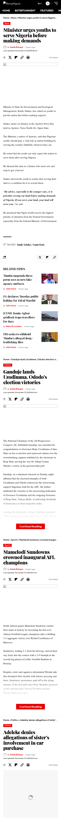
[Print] (28, 57)
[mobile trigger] (55, 3)
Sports (14, 539)
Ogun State (39, 244)
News (13, 17)
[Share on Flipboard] (16, 57)
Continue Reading (30, 526)
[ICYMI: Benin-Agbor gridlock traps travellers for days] (49, 316)
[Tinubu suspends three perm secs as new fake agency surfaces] (49, 278)
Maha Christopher (14, 326)
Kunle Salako (24, 244)
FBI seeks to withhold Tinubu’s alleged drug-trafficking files (18, 338)
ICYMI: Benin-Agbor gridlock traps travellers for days (19, 317)
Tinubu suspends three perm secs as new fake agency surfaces (18, 279)
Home (6, 17)
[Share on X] (10, 57)
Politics (8, 365)
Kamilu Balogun (16, 47)
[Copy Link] (22, 57)
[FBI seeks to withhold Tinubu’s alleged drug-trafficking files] (49, 337)
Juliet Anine (11, 289)
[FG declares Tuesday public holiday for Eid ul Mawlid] (49, 299)
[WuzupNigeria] (11, 3)
